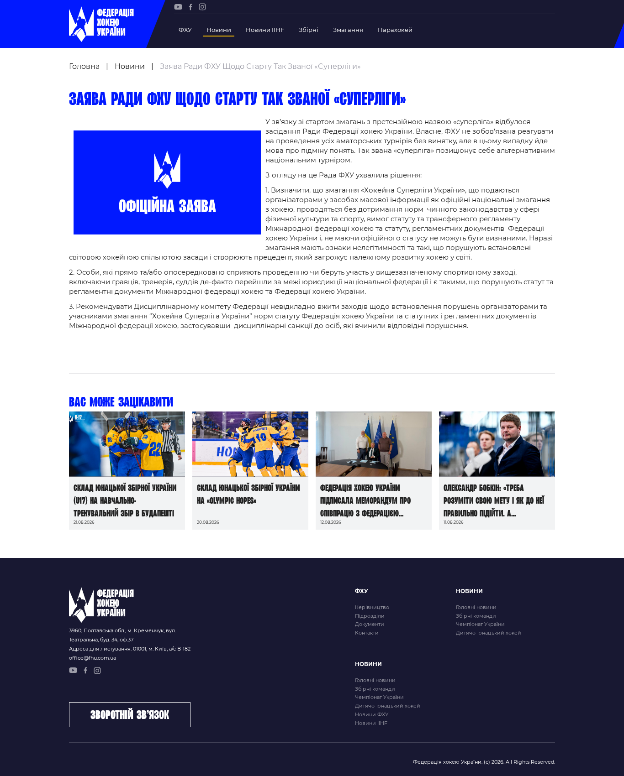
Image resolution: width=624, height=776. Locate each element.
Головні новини (476, 607)
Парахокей (395, 29)
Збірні (308, 29)
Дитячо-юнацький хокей (488, 633)
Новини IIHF (265, 29)
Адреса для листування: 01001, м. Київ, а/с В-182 (129, 649)
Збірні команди (476, 616)
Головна (84, 66)
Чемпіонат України (480, 624)
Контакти (367, 633)
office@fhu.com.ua (92, 658)
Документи (369, 624)
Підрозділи (370, 616)
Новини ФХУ (371, 714)
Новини (218, 29)
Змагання (348, 29)
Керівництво (372, 607)
